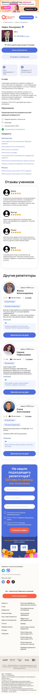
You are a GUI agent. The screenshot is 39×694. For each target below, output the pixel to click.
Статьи (4, 623)
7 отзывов (29, 359)
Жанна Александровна (25, 292)
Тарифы (23, 624)
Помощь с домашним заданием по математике (18, 164)
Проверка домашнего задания (27, 648)
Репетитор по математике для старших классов (18, 161)
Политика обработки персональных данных (28, 604)
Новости (4, 603)
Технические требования (24, 614)
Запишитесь (8, 540)
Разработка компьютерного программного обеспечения (18, 677)
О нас (3, 607)
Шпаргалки (5, 610)
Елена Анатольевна (23, 410)
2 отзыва (28, 298)
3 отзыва (28, 416)
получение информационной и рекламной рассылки (19, 523)
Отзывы (4, 630)
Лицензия (5, 634)
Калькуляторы (7, 613)
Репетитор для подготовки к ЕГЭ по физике (16, 171)
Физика (5, 167)
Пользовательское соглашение (27, 609)
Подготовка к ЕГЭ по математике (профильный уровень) (18, 157)
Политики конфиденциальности (16, 513)
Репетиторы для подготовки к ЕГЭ (26, 633)
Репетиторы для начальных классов (27, 643)
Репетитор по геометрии (10, 150)
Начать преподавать (19, 596)
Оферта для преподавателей (26, 619)
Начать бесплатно (19, 50)
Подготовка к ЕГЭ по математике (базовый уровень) (16, 142)
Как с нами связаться (9, 617)
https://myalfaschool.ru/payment (23, 686)
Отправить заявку (19, 530)
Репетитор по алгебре (9, 153)
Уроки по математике (9, 620)
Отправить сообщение (19, 57)
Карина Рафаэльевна (24, 353)
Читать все (7, 319)
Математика (7, 138)
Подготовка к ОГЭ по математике (13, 147)
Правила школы (7, 627)
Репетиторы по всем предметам (27, 628)
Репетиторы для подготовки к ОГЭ (26, 638)
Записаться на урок (26, 17)
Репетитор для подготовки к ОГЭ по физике (16, 174)
